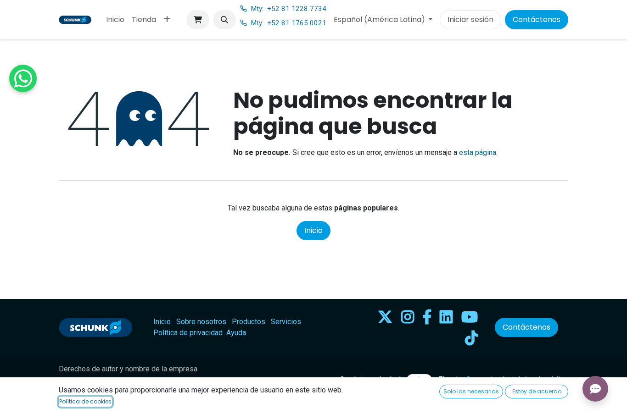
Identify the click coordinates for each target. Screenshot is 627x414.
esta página (477, 152)
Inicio (313, 230)
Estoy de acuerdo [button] (536, 391)
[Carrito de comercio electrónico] (197, 19)
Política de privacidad (188, 332)
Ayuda (236, 332)
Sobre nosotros (201, 321)
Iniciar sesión (470, 19)
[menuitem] (115, 20)
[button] (224, 19)
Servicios (286, 321)
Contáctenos (536, 19)
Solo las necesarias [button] (471, 391)
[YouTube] (469, 317)
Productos (248, 321)
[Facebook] (426, 317)
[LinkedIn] (446, 317)
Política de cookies (85, 401)
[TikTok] (471, 338)
